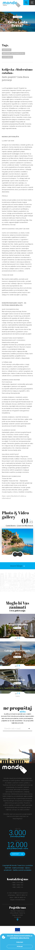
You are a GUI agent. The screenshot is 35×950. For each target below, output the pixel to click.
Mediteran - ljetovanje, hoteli (13, 53)
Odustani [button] (19, 942)
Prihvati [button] (20, 946)
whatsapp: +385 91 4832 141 (17, 895)
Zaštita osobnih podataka (22, 870)
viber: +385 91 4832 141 (18, 897)
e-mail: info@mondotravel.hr (17, 893)
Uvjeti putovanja (18, 868)
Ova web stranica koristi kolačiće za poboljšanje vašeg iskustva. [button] (19, 937)
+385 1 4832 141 (17, 887)
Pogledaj (17, 640)
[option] (17, 542)
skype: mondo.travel (17, 900)
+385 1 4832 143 (17, 885)
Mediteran (6, 50)
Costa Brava (7, 57)
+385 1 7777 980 (17, 882)
